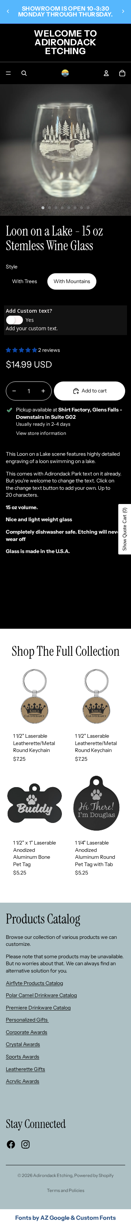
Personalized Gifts (27, 1019)
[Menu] (8, 73)
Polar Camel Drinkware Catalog (41, 995)
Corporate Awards (26, 1032)
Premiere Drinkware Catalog (38, 1007)
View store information (41, 433)
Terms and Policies (65, 1190)
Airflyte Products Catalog (34, 983)
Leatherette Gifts (25, 1069)
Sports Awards (22, 1056)
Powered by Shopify (94, 1175)
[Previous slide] (8, 11)
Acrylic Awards (22, 1081)
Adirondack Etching (52, 1175)
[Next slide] (123, 11)
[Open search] (24, 73)
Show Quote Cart (124, 529)
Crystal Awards (23, 1044)
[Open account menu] (106, 73)
